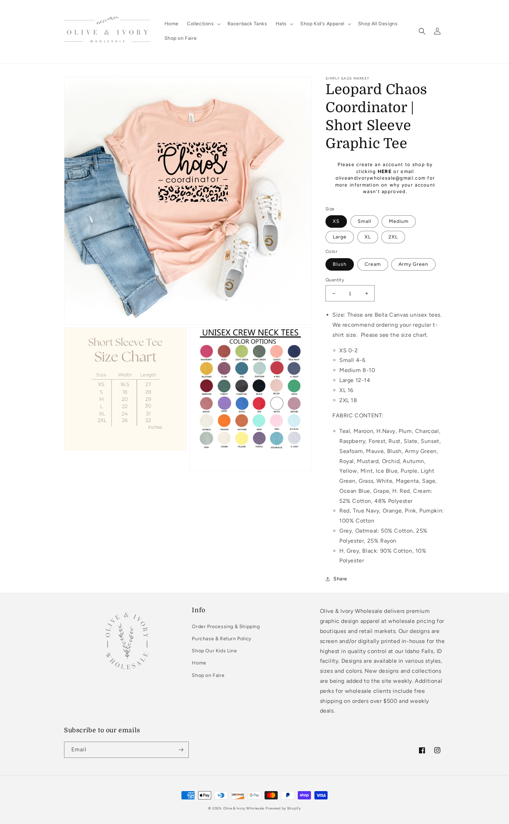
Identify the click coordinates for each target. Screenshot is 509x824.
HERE (385, 171)
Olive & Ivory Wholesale (243, 808)
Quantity (334, 279)
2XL (393, 237)
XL (368, 237)
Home (199, 663)
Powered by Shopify (283, 808)
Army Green (413, 264)
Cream (373, 264)
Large (340, 237)
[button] (203, 24)
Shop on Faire (208, 675)
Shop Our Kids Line (214, 651)
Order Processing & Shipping (226, 627)
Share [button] (340, 579)
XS (336, 221)
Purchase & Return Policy (221, 639)
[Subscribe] (180, 750)
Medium (399, 221)
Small (364, 221)
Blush (340, 264)
